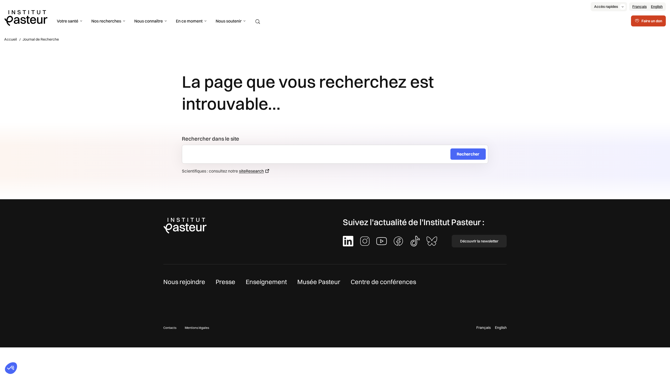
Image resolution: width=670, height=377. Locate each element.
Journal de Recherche (41, 39)
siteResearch (251, 171)
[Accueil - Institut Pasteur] (25, 17)
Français (639, 6)
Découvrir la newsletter (479, 241)
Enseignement (266, 282)
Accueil (10, 39)
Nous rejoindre (184, 282)
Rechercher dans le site (210, 138)
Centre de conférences (383, 282)
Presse (225, 282)
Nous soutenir (229, 21)
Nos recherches (106, 21)
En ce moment (189, 21)
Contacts (169, 328)
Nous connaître (148, 21)
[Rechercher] (258, 21)
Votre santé (67, 21)
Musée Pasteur (318, 282)
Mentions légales (197, 328)
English (657, 6)
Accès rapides (606, 6)
